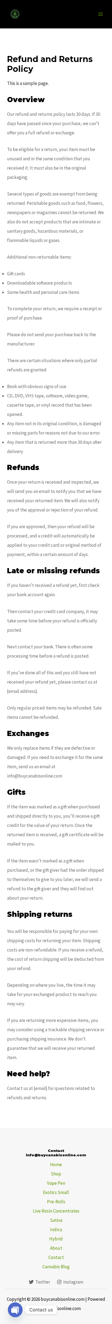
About (56, 1248)
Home (56, 1165)
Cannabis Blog (56, 1267)
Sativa (56, 1220)
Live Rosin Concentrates (56, 1211)
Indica (56, 1230)
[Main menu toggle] (101, 14)
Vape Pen (56, 1183)
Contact (56, 1257)
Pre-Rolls (56, 1202)
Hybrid (56, 1239)
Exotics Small (56, 1192)
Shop (56, 1174)
